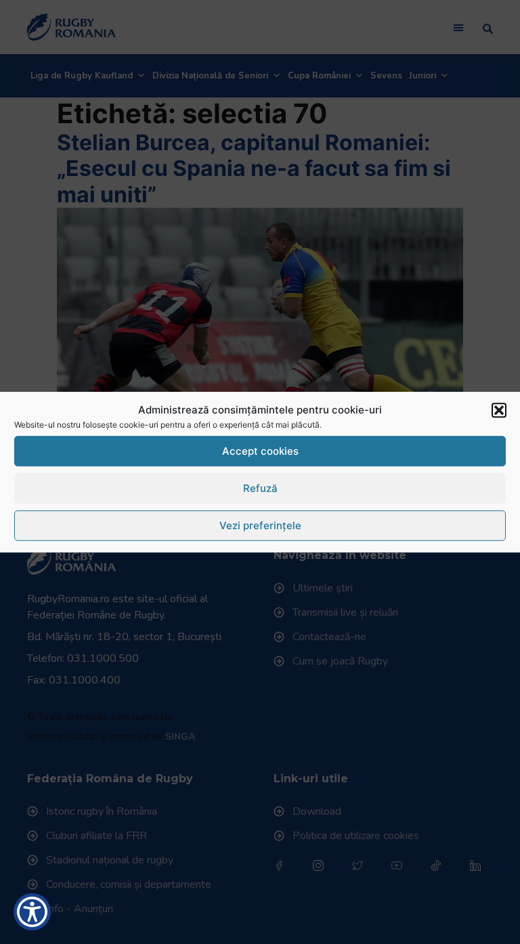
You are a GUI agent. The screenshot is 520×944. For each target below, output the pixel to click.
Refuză (260, 488)
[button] (499, 410)
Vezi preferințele (260, 525)
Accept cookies (260, 451)
